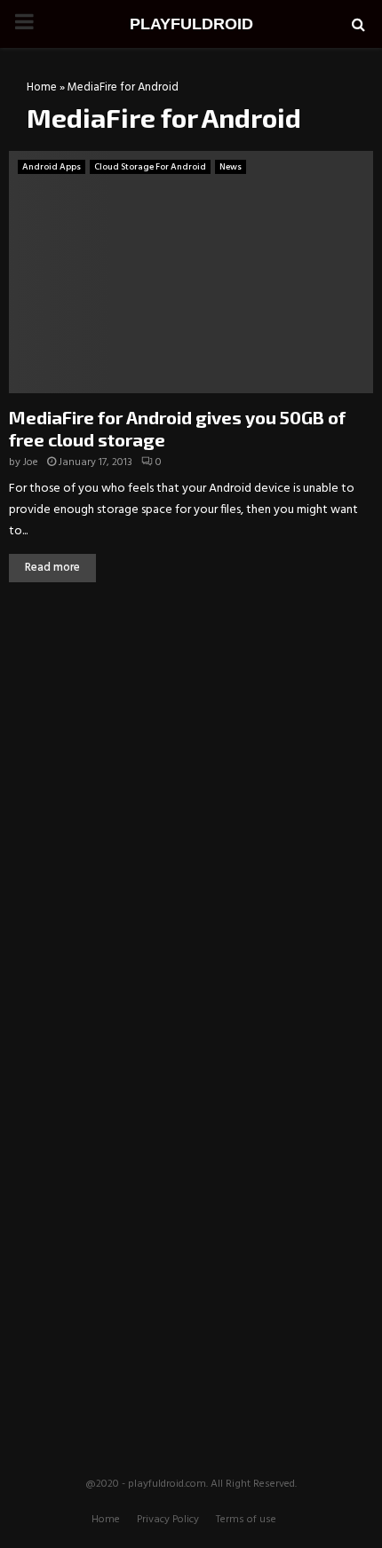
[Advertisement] (191, 729)
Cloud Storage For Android (150, 167)
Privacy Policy (168, 1520)
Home (42, 87)
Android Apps (51, 167)
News (230, 167)
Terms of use (246, 1520)
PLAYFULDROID (191, 24)
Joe (30, 462)
